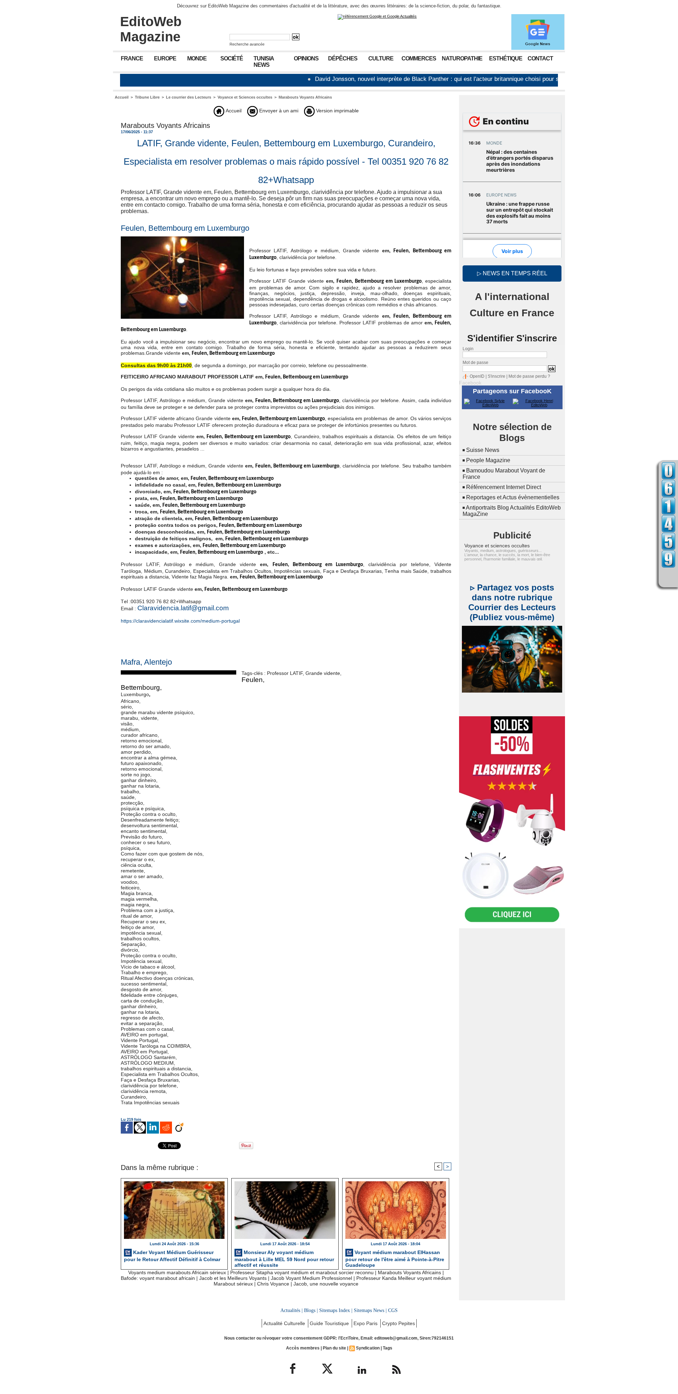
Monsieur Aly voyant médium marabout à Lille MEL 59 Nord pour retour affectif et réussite (284, 1257)
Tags (387, 1348)
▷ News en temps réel (512, 273)
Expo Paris (366, 1323)
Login (468, 348)
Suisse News (482, 450)
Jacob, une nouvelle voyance (325, 1284)
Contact (540, 58)
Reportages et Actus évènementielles (512, 497)
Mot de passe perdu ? (529, 376)
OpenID (477, 376)
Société (231, 58)
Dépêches (342, 58)
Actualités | (291, 1310)
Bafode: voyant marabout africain (158, 1278)
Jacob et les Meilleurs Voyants (233, 1278)
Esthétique (505, 58)
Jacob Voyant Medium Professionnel (311, 1278)
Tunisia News (264, 61)
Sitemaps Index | (335, 1310)
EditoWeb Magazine (151, 29)
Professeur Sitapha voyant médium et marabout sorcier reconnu (302, 1272)
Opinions (306, 58)
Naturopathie (462, 58)
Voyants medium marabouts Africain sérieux (177, 1272)
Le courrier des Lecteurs (188, 97)
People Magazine (488, 460)
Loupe (668, 577)
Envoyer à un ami (278, 110)
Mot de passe (475, 362)
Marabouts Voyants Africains (305, 97)
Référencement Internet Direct (503, 487)
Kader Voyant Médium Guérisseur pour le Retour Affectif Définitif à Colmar (172, 1255)
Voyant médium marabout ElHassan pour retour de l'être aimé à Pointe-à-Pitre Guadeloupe (394, 1257)
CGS (393, 1310)
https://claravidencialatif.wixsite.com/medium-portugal (180, 621)
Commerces (419, 58)
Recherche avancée (247, 44)
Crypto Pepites (398, 1323)
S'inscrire (496, 376)
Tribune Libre (147, 97)
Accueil (122, 97)
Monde (197, 58)
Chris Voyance (273, 1284)
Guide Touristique (330, 1323)
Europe (165, 58)
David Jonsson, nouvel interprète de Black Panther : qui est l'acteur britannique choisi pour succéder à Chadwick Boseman (434, 79)
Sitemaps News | (370, 1310)
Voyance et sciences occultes (497, 545)
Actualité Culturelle (285, 1323)
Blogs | (311, 1310)
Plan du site (334, 1348)
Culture (380, 58)
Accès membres (303, 1348)
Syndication (368, 1348)
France (132, 58)
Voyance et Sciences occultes (245, 97)
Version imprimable (337, 110)
